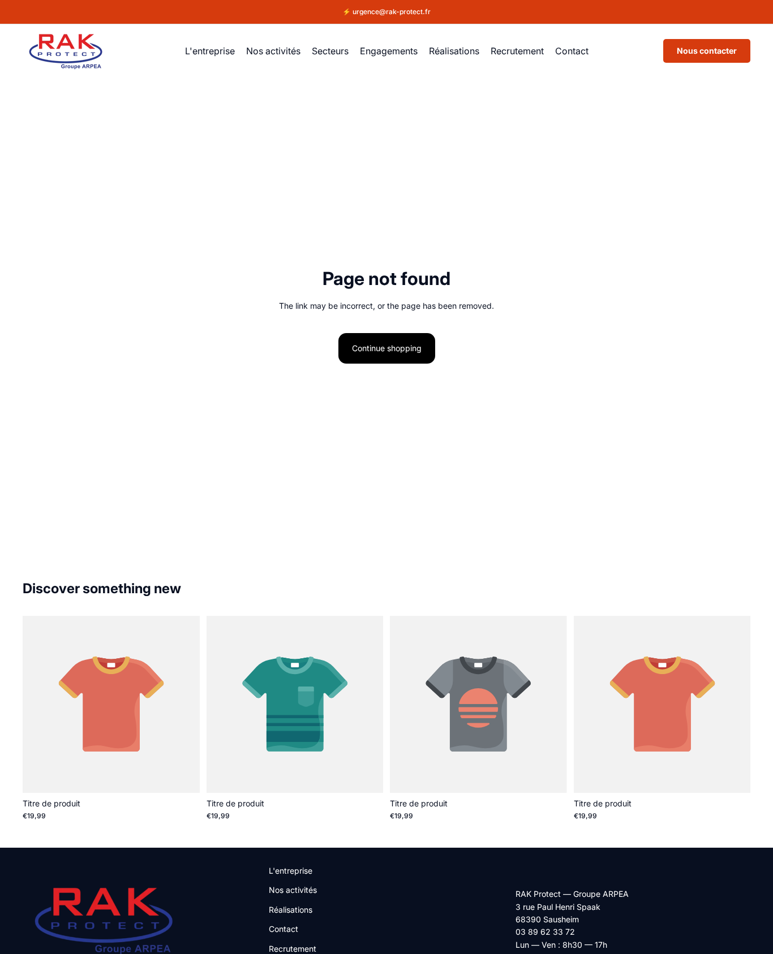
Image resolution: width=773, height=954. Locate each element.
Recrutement (292, 948)
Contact (283, 929)
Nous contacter (707, 50)
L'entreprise (290, 870)
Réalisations (290, 909)
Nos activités (293, 890)
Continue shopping (387, 348)
